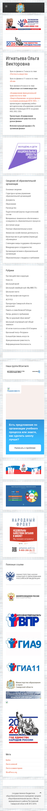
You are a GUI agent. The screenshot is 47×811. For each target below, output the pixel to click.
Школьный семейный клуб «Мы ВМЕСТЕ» (21, 288)
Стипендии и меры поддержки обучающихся (23, 243)
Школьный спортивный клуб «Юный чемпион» (19, 323)
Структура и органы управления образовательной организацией (18, 194)
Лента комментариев (14, 768)
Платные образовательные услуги (19, 229)
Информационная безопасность (18, 344)
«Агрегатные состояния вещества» (23, 88)
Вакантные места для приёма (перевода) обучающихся (22, 238)
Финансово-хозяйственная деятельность (22, 233)
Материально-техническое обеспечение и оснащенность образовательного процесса (23, 219)
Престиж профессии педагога (17, 296)
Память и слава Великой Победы (18, 310)
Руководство (11, 208)
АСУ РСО (9, 300)
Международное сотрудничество (19, 247)
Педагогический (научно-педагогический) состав (22, 213)
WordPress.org (11, 772)
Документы (10, 200)
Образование (11, 204)
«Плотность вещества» (19, 74)
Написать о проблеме (25, 448)
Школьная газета (12, 292)
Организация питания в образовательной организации (22, 252)
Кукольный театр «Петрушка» (17, 332)
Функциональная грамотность (18, 340)
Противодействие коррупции (17, 276)
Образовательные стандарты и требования (22, 258)
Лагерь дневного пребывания (17, 314)
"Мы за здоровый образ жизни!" (18, 318)
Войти (8, 760)
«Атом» (13, 81)
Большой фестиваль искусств (17, 336)
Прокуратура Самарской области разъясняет (19, 304)
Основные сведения (14, 189)
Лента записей (11, 764)
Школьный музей (12, 284)
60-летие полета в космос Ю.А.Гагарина (21, 328)
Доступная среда (12, 225)
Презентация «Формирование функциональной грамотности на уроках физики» (23, 118)
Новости (9, 280)
